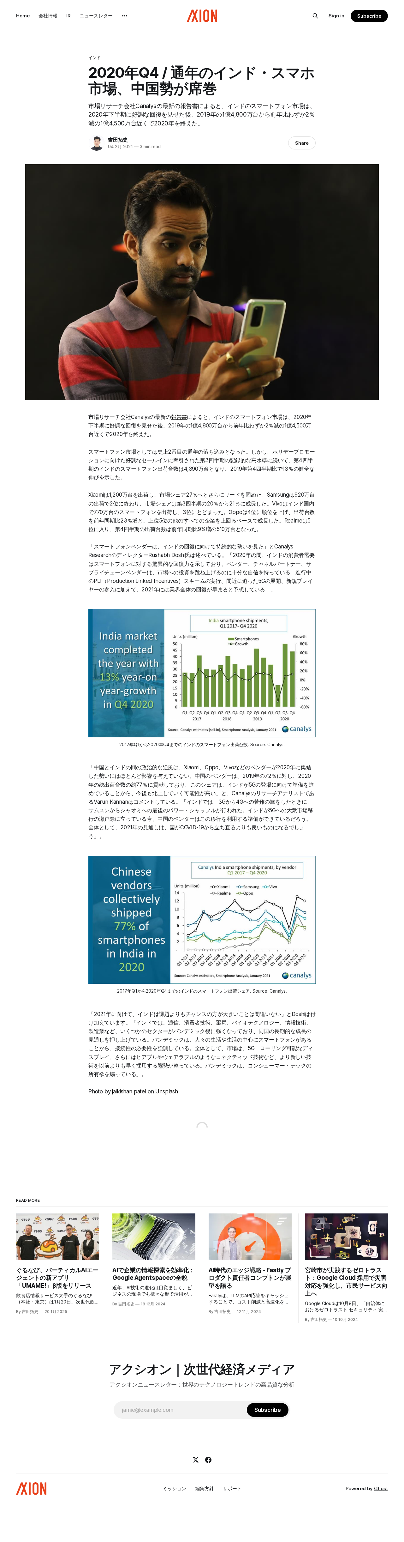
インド (94, 57)
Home (23, 16)
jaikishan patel (129, 1091)
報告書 (179, 417)
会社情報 (48, 16)
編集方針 (204, 1488)
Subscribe (369, 16)
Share (302, 143)
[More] (125, 16)
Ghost (381, 1488)
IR (68, 16)
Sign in (336, 16)
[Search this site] (315, 16)
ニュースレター (96, 16)
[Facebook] (208, 1460)
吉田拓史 (118, 139)
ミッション (174, 1488)
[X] (196, 1460)
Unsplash (166, 1091)
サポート (232, 1488)
